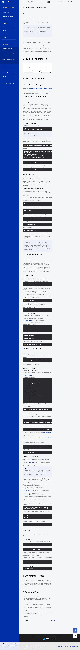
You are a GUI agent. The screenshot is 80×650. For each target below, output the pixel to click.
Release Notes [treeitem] (5, 12)
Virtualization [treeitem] (5, 44)
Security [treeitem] (4, 30)
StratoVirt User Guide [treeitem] (6, 50)
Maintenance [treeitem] (5, 26)
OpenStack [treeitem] (4, 61)
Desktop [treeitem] (4, 37)
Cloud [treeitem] (3, 65)
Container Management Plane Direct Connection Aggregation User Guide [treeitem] (9, 59)
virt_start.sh (26, 490)
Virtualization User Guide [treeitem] (7, 48)
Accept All (60, 646)
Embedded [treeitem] (4, 41)
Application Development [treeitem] (8, 83)
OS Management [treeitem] (6, 19)
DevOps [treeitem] (4, 76)
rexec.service (29, 320)
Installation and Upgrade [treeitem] (7, 16)
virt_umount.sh (27, 494)
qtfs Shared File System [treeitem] (7, 55)
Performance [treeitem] (5, 34)
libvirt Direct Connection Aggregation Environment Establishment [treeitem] (9, 53)
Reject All (66, 646)
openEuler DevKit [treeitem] (6, 72)
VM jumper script (30, 462)
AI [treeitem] (2, 80)
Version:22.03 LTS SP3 (30, 2)
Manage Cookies (75, 646)
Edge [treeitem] (3, 69)
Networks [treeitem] (4, 23)
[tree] (9, 328)
